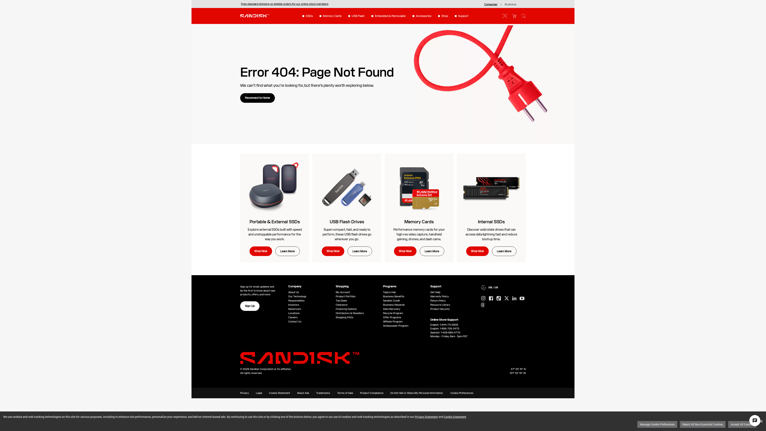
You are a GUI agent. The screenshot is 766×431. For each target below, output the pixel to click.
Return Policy (438, 300)
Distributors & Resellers (350, 313)
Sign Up (250, 306)
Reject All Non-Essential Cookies (702, 424)
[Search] (523, 16)
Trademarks (323, 393)
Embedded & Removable (390, 16)
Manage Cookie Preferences (657, 424)
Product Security (440, 309)
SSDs (309, 16)
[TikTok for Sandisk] (498, 298)
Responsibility (296, 300)
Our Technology (297, 296)
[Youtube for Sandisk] (522, 299)
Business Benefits (393, 296)
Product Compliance (371, 393)
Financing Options (346, 309)
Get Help (435, 292)
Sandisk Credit (391, 300)
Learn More (287, 251)
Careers (293, 317)
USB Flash (358, 16)
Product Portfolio (345, 296)
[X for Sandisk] (506, 298)
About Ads (303, 393)
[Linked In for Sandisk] (514, 298)
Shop (444, 16)
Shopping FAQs (344, 317)
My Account (343, 292)
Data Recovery (391, 309)
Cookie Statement (455, 417)
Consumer (491, 4)
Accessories (423, 16)
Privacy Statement (426, 417)
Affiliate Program (393, 321)
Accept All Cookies (742, 424)
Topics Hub (389, 292)
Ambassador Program (395, 325)
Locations (294, 313)
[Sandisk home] (254, 16)
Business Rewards (394, 304)
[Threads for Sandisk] (483, 305)
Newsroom (294, 309)
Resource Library (440, 304)
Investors (293, 304)
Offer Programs (392, 317)
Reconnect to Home (257, 98)
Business (510, 4)
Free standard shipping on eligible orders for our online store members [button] (284, 4)
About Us (293, 292)
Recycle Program (393, 313)
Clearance (341, 304)
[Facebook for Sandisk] (491, 298)
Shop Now (260, 251)
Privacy (244, 393)
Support (463, 16)
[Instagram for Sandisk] (483, 298)
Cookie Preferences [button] (461, 393)
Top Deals (341, 300)
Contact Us (294, 321)
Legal (259, 393)
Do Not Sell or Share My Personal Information (416, 393)
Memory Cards (332, 16)
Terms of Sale (345, 393)
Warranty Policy (439, 296)
